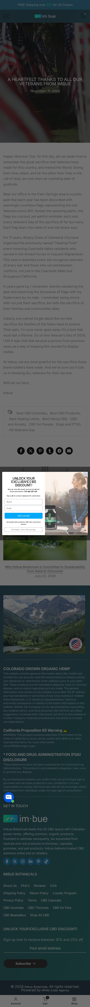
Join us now (23, 515)
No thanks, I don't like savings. (23, 529)
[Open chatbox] (8, 797)
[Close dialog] (85, 475)
